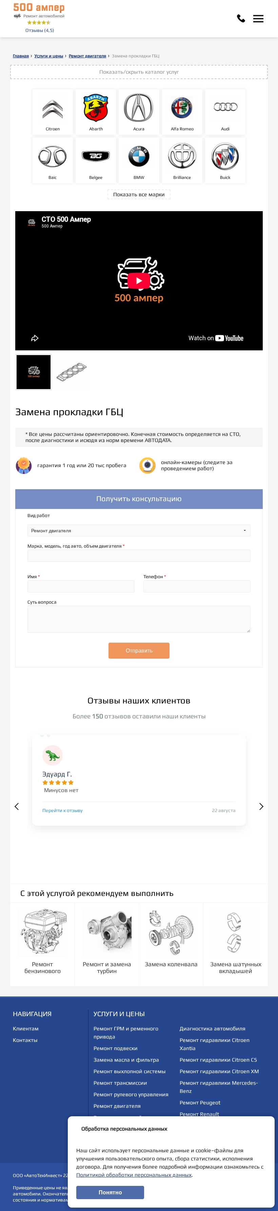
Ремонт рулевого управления (131, 1094)
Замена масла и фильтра (126, 1060)
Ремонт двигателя (87, 55)
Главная (21, 55)
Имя (33, 576)
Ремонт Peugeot (200, 1102)
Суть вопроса (42, 602)
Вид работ (38, 515)
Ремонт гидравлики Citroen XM (219, 1071)
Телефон (154, 576)
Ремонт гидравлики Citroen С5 (218, 1060)
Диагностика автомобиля (212, 1028)
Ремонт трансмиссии (120, 1083)
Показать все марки (139, 194)
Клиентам (26, 1028)
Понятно (110, 1192)
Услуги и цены (49, 55)
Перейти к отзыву (62, 810)
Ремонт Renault (199, 1114)
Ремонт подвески (116, 1048)
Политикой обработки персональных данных (134, 1175)
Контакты (25, 1040)
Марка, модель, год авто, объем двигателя (76, 546)
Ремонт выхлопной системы (130, 1071)
